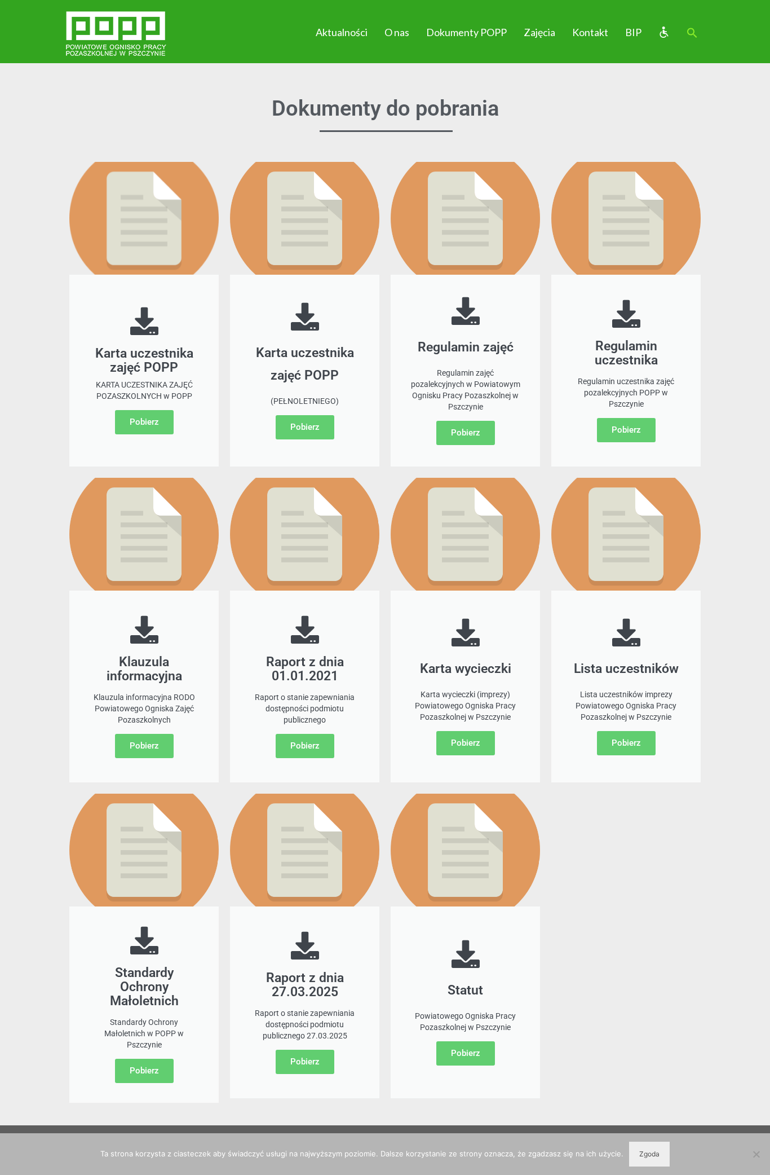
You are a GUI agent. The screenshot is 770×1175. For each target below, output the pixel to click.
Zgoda (649, 1154)
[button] (692, 33)
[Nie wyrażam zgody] (756, 1154)
